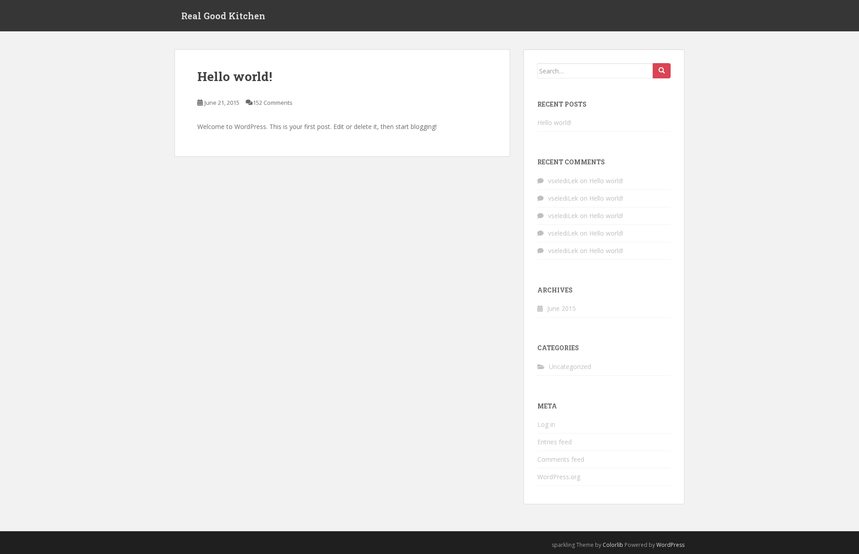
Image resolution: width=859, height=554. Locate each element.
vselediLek (563, 180)
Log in (546, 424)
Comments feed (560, 459)
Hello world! (234, 76)
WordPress (670, 545)
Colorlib (613, 545)
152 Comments (273, 103)
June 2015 (561, 308)
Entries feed (554, 442)
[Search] (662, 70)
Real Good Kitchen (223, 15)
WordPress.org (558, 476)
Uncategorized (570, 366)
